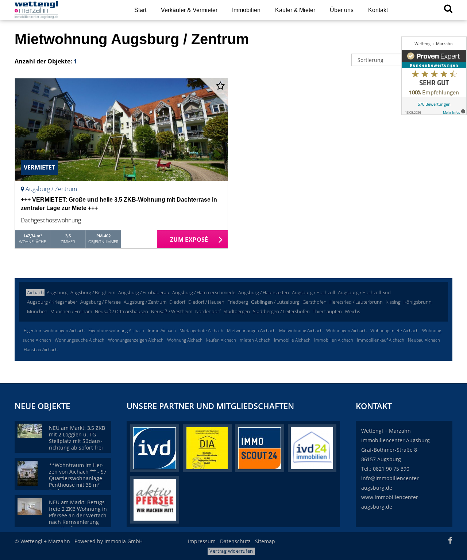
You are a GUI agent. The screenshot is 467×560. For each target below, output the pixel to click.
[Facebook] (450, 541)
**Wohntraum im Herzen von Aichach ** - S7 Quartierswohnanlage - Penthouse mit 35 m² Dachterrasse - (78, 478)
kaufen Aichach (221, 340)
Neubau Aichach (424, 340)
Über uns (342, 10)
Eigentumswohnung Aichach (116, 330)
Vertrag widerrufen (231, 551)
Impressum (202, 541)
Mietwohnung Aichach (301, 330)
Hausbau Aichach (41, 349)
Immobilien (246, 10)
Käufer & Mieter (295, 10)
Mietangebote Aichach (201, 330)
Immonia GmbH (123, 541)
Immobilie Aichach (292, 340)
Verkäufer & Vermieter (189, 10)
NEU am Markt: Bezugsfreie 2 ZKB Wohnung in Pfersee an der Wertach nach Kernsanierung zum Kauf (78, 515)
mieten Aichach (255, 340)
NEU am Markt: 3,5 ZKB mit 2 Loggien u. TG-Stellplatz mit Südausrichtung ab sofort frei (77, 437)
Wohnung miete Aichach (394, 330)
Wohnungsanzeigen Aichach (135, 340)
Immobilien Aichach (333, 340)
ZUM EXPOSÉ (189, 240)
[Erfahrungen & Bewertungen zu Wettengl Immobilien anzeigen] (434, 75)
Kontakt (378, 10)
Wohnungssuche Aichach (79, 340)
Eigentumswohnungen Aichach (54, 330)
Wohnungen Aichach (346, 330)
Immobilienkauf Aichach (380, 340)
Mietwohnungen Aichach (251, 330)
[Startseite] (65, 10)
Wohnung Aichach (184, 340)
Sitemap (265, 541)
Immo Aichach (162, 330)
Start (140, 10)
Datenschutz (235, 541)
